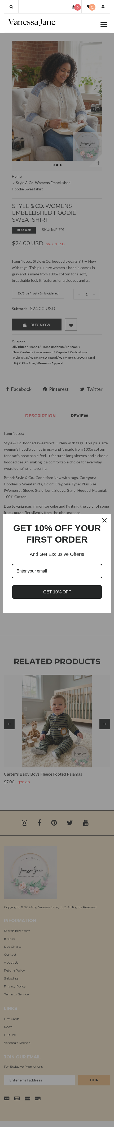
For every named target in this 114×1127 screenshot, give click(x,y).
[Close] (104, 520)
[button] (11, 6)
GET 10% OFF (57, 592)
